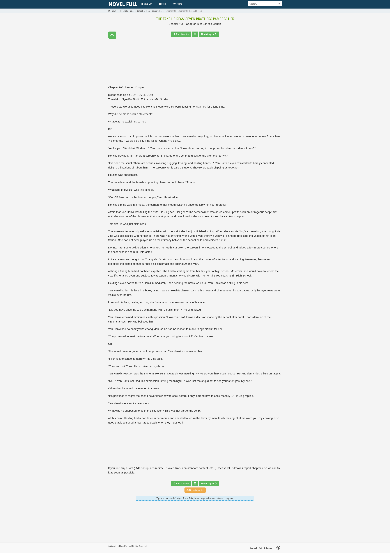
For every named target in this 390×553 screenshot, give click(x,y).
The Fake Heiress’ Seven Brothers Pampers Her (195, 19)
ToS (260, 547)
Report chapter (196, 490)
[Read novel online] (123, 4)
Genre (164, 4)
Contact (253, 547)
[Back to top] (278, 548)
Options (179, 4)
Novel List (147, 4)
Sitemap (268, 547)
